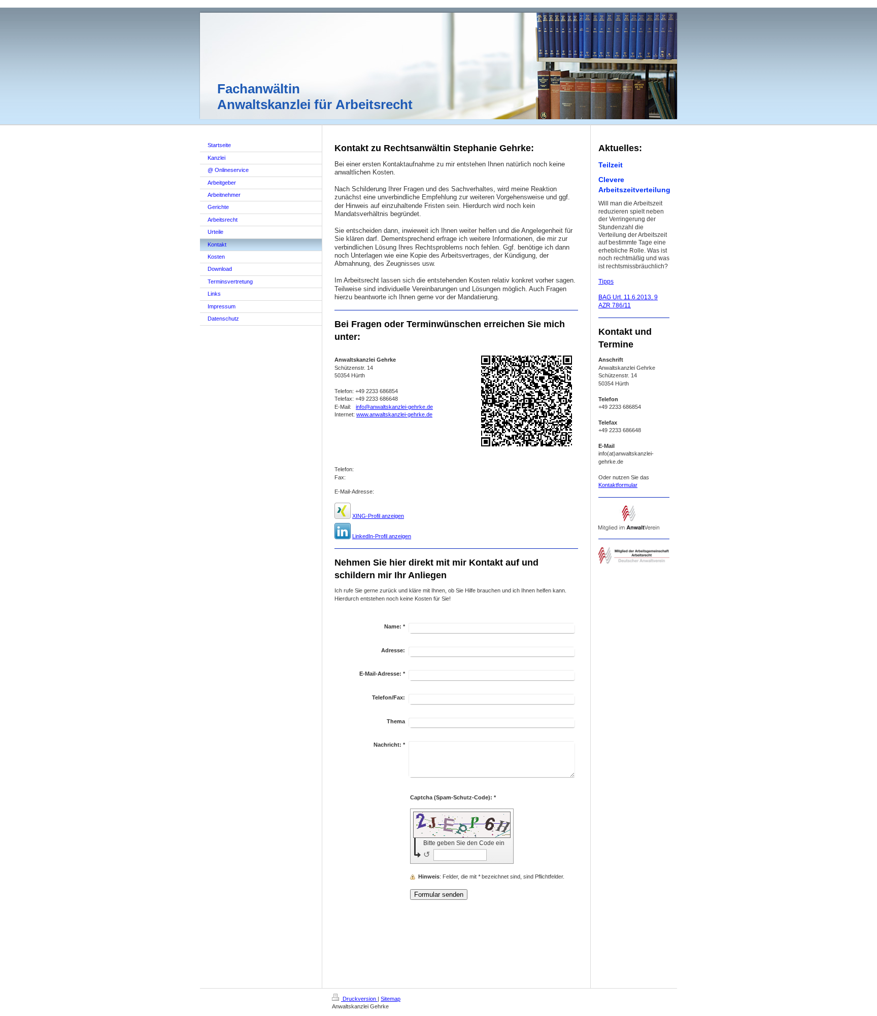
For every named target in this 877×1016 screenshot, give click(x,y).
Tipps (606, 281)
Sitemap (390, 999)
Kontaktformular (617, 485)
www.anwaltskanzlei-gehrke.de (394, 414)
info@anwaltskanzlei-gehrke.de (394, 407)
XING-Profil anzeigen (378, 516)
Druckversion (359, 999)
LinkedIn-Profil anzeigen (381, 536)
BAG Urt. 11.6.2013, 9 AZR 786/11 (628, 301)
